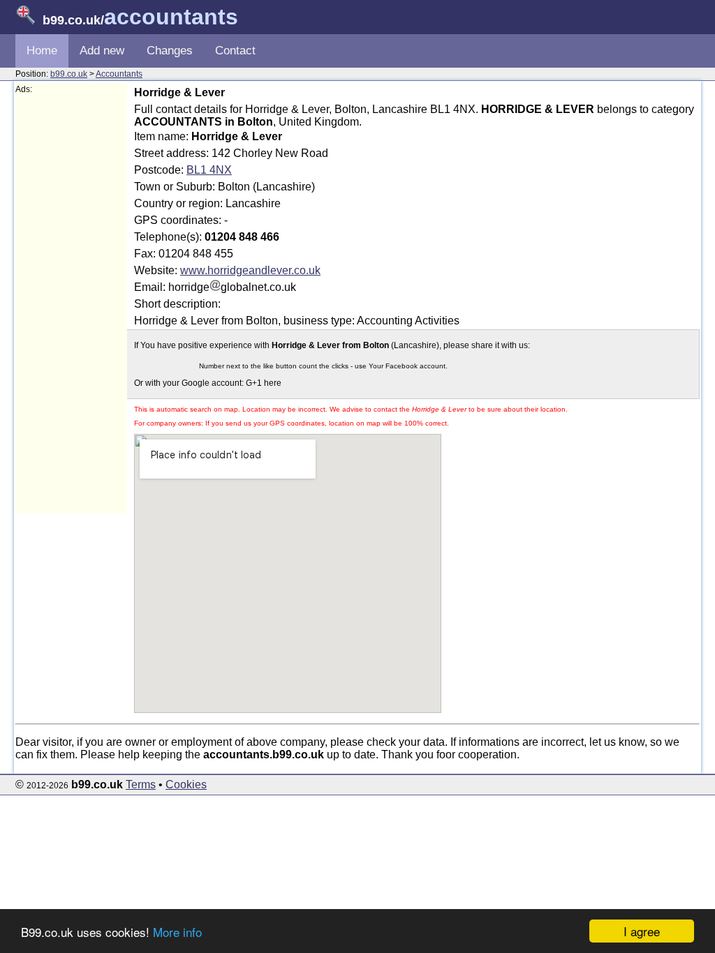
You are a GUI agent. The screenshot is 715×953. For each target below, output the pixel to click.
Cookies (186, 784)
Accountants (119, 74)
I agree (642, 931)
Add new (102, 50)
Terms (141, 784)
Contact (235, 50)
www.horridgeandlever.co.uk (250, 270)
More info (177, 931)
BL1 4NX (209, 170)
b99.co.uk (68, 74)
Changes (170, 50)
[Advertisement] (71, 304)
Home (42, 50)
